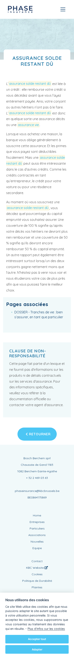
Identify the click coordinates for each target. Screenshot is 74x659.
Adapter (37, 649)
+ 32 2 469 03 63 (37, 478)
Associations (37, 535)
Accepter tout (37, 639)
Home (37, 515)
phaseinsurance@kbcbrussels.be (37, 491)
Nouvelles (37, 541)
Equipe (37, 548)
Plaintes (37, 587)
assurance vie (28, 125)
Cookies (37, 574)
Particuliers (37, 528)
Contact (37, 561)
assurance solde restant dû (30, 84)
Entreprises (37, 522)
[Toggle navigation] (62, 9)
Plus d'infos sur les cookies (46, 628)
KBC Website (35, 568)
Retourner (39, 434)
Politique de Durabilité (37, 581)
